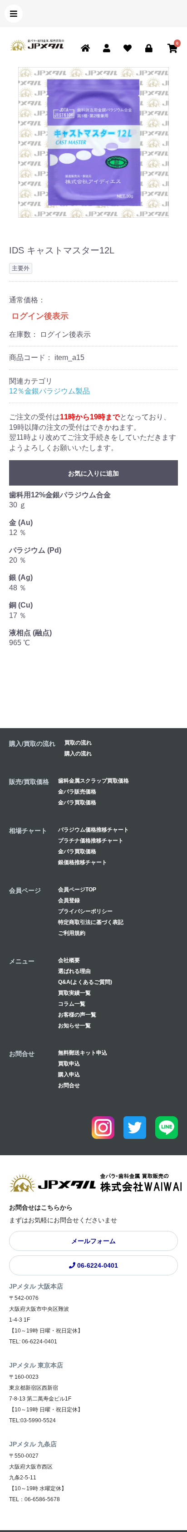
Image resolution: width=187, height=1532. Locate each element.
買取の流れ (78, 742)
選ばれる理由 (74, 971)
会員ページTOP (77, 889)
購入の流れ (78, 753)
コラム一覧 (71, 1004)
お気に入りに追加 (93, 473)
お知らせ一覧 (74, 1025)
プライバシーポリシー (85, 911)
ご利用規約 (71, 933)
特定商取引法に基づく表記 (90, 922)
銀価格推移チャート (82, 862)
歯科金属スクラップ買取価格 (93, 781)
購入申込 (69, 1074)
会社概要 (69, 960)
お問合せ (69, 1085)
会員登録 (69, 900)
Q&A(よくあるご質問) (85, 982)
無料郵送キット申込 (82, 1053)
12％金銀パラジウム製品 (49, 391)
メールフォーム (93, 1241)
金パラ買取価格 (77, 802)
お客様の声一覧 (77, 1015)
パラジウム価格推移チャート (93, 830)
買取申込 (69, 1063)
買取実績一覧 (74, 993)
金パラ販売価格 (77, 791)
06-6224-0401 (96, 1265)
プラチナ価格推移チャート (90, 840)
